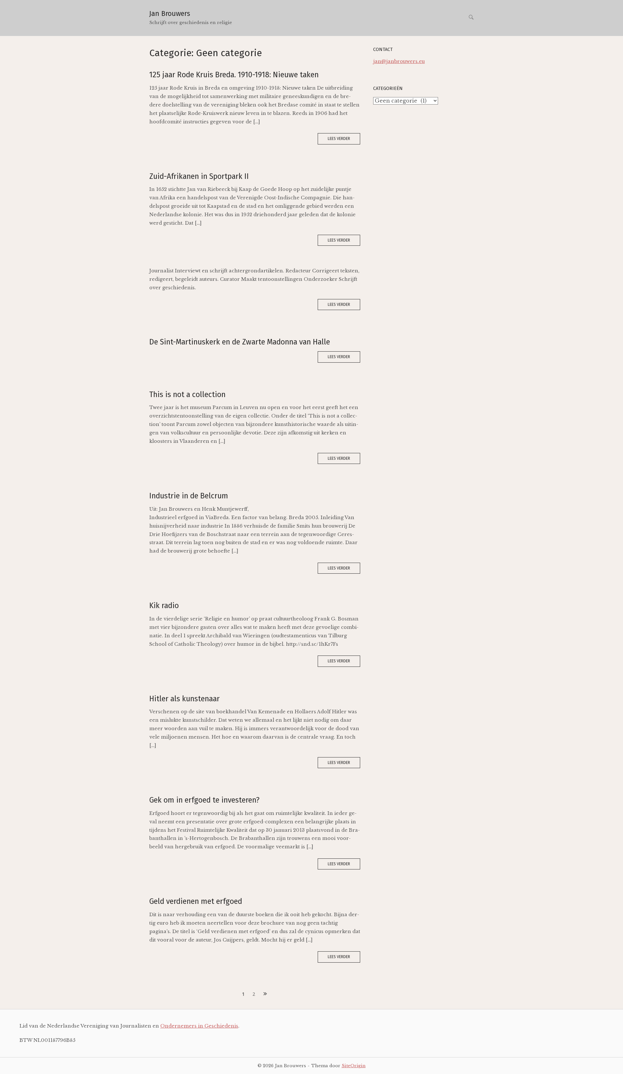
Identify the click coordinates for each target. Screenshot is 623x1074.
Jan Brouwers (169, 13)
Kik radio (164, 605)
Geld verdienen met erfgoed (195, 901)
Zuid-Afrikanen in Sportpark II (199, 176)
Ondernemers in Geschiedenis (199, 1026)
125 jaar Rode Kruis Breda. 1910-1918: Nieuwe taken (234, 74)
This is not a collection (187, 394)
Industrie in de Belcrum (188, 495)
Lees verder (339, 138)
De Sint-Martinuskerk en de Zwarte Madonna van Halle (239, 341)
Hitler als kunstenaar (184, 698)
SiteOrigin (354, 1065)
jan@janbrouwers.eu (399, 61)
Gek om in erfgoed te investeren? (204, 800)
